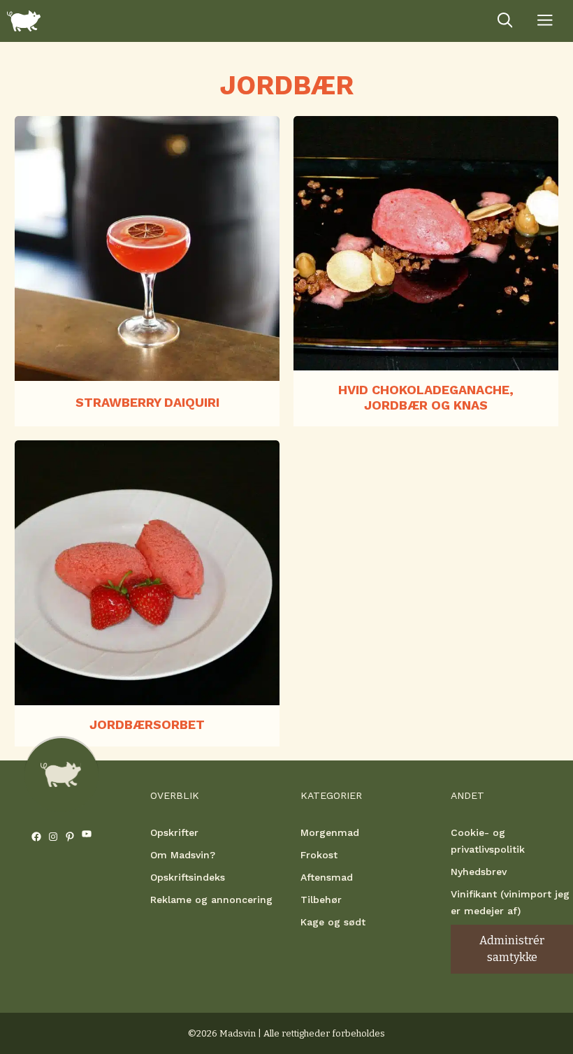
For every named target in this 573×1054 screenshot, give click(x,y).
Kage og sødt (332, 921)
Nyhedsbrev (479, 871)
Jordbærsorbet (147, 724)
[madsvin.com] (24, 21)
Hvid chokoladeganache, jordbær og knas (426, 397)
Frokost (319, 854)
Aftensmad (326, 877)
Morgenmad (329, 832)
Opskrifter (174, 832)
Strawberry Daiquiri (147, 402)
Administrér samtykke (511, 949)
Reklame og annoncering (211, 899)
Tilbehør (321, 899)
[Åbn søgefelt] (505, 21)
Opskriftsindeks (187, 877)
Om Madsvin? (182, 854)
